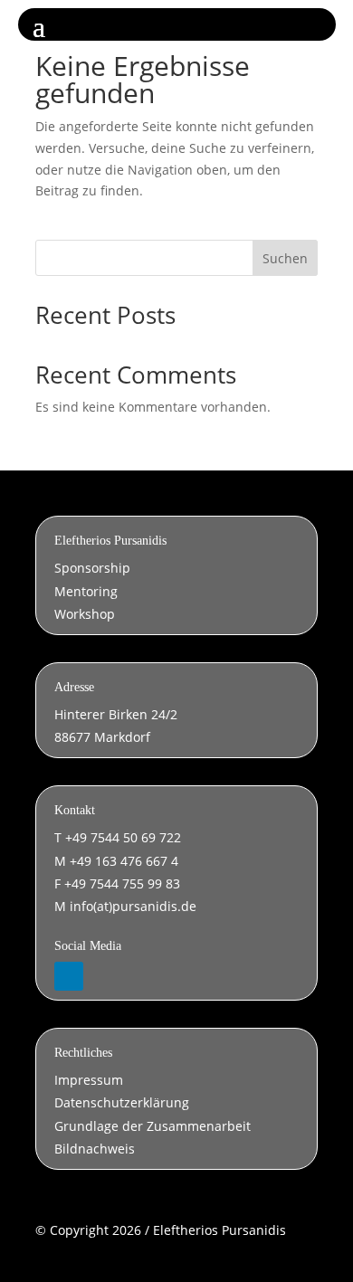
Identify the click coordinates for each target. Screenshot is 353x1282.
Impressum (88, 1079)
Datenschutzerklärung (121, 1102)
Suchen (285, 258)
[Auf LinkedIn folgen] (68, 976)
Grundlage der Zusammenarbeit (152, 1126)
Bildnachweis (94, 1148)
